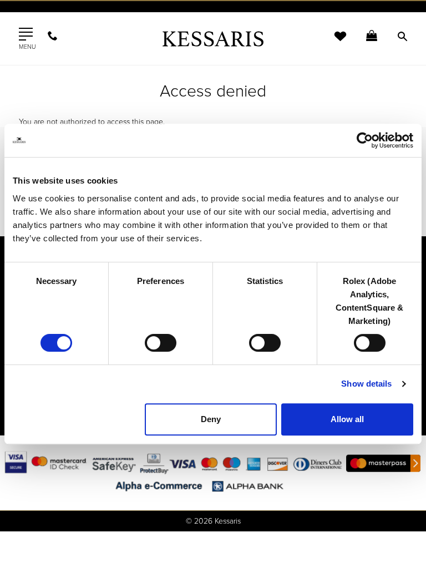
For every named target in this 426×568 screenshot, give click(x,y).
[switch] (160, 343)
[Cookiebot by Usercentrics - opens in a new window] (364, 140)
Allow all (347, 419)
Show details (366, 383)
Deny (211, 419)
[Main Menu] (26, 34)
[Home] (213, 39)
